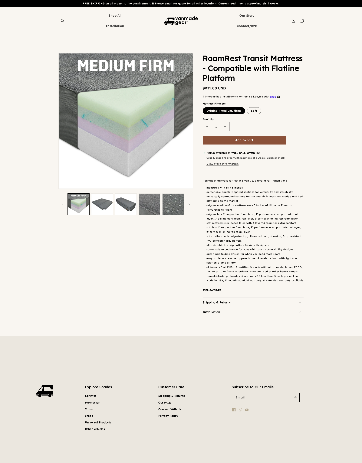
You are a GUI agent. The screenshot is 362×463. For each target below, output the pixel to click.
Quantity (208, 119)
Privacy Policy (168, 415)
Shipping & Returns (171, 395)
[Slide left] (62, 204)
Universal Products (98, 422)
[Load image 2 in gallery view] (102, 204)
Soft (254, 110)
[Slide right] (189, 204)
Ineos (89, 415)
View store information (222, 163)
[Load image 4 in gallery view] (126, 204)
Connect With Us (169, 409)
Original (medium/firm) (224, 110)
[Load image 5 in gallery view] (149, 204)
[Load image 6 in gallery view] (173, 204)
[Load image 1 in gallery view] (78, 204)
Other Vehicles (95, 429)
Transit (89, 409)
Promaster (92, 402)
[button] (62, 21)
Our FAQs (164, 402)
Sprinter (90, 395)
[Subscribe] (295, 397)
